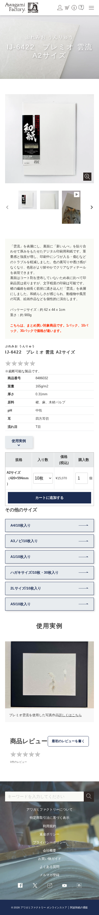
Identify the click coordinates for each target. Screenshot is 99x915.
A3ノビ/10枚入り (24, 541)
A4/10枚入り (20, 525)
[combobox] (44, 797)
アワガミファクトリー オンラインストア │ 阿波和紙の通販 (54, 907)
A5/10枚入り (20, 604)
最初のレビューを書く (68, 741)
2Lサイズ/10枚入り (25, 588)
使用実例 (19, 441)
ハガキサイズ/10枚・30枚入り (34, 572)
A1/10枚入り (20, 557)
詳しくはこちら (70, 715)
